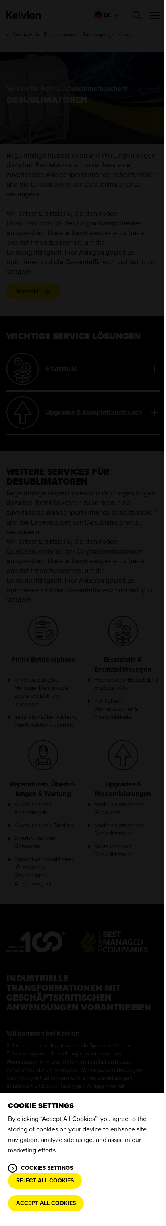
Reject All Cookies (45, 1180)
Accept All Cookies (46, 1203)
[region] (83, 1159)
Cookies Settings (47, 1168)
